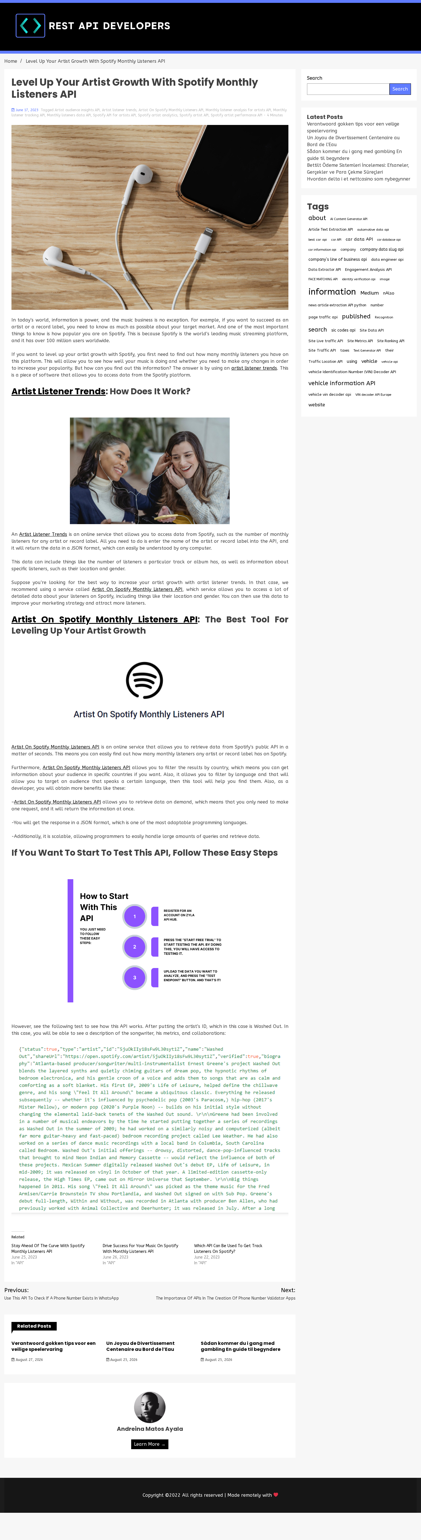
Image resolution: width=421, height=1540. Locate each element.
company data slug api (382, 249)
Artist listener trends (119, 110)
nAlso (388, 293)
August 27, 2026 (29, 1360)
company (348, 250)
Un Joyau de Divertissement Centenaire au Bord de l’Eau (140, 1346)
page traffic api (323, 317)
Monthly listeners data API (69, 115)
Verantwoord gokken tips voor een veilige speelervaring (53, 1346)
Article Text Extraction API (330, 229)
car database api (389, 240)
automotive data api (373, 230)
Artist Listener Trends (58, 391)
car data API (359, 239)
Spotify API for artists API (114, 115)
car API (336, 240)
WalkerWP (276, 1526)
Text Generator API (367, 350)
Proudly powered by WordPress (168, 1526)
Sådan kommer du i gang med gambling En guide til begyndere (240, 1346)
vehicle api (389, 362)
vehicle (369, 361)
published (356, 316)
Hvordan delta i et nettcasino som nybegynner (358, 179)
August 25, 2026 (123, 1360)
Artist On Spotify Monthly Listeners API (171, 110)
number (377, 305)
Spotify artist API (194, 115)
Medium (369, 293)
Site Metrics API (360, 341)
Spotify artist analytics (157, 115)
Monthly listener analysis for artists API (238, 110)
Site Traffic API (322, 350)
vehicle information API (341, 383)
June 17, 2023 (27, 110)
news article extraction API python (337, 305)
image (384, 279)
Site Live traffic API (325, 341)
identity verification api (358, 279)
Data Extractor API (324, 269)
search (317, 329)
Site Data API (372, 330)
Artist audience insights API (77, 110)
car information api (322, 250)
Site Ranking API (390, 341)
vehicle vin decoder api (329, 394)
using (352, 361)
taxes (344, 350)
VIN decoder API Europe (373, 395)
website (316, 404)
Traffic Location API (325, 361)
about (317, 218)
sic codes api (343, 330)
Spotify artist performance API (236, 115)
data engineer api (387, 259)
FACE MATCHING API (323, 279)
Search (400, 89)
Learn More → (150, 1444)
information (332, 292)
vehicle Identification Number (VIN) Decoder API (352, 371)
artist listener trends (254, 368)
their (389, 350)
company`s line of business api (337, 259)
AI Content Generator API (348, 219)
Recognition (384, 317)
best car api (317, 240)
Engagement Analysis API (368, 269)
